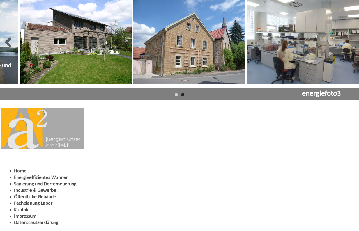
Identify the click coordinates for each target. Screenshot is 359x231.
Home (20, 171)
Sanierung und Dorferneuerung (45, 184)
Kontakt (22, 209)
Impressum (25, 216)
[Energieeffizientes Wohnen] (76, 42)
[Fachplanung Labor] (303, 42)
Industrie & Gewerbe (35, 190)
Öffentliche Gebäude (35, 197)
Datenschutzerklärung (36, 222)
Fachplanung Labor (33, 203)
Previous (8, 42)
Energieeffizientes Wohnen (41, 177)
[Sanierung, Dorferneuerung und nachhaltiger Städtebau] (189, 42)
